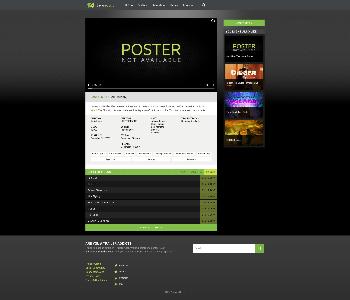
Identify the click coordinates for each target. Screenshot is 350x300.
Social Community (95, 267)
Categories (188, 5)
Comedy (130, 154)
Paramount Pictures (184, 154)
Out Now (174, 5)
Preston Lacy (204, 154)
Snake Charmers (97, 190)
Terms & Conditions (96, 280)
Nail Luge (93, 214)
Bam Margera (98, 154)
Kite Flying (94, 196)
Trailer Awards (93, 263)
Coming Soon (159, 5)
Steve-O (151, 159)
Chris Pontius (115, 154)
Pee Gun (93, 177)
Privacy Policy (92, 276)
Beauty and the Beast (101, 202)
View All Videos (151, 227)
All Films (129, 5)
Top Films (142, 5)
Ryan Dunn (110, 159)
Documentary (144, 154)
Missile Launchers (99, 220)
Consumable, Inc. (178, 292)
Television (191, 159)
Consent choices (94, 271)
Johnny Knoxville (163, 154)
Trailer (91, 208)
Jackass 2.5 (99, 97)
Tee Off (92, 184)
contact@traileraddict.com (99, 251)
